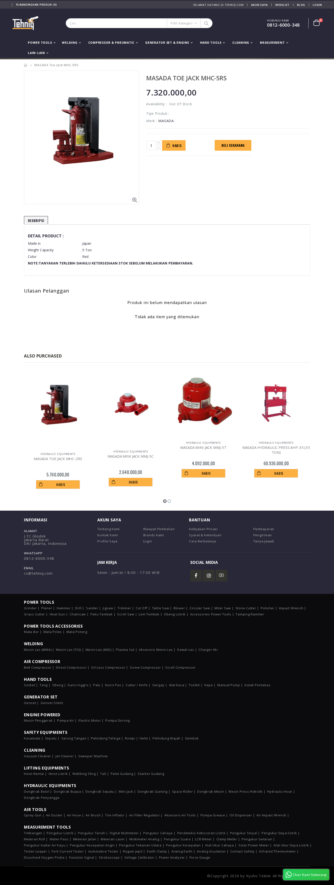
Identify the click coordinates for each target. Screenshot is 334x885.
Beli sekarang (233, 145)
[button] (165, 501)
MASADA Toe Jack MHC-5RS (186, 78)
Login (317, 5)
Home (26, 65)
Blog (301, 5)
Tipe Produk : (157, 113)
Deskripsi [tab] (36, 220)
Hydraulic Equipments (58, 454)
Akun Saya (259, 5)
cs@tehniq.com (38, 573)
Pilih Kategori (182, 23)
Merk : (151, 120)
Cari (206, 23)
